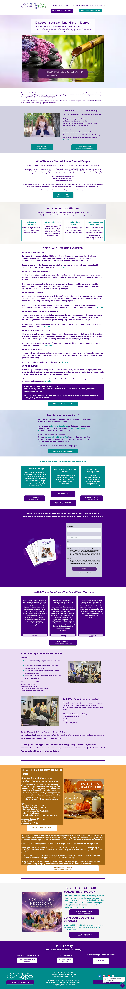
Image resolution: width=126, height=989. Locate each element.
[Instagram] (104, 976)
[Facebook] (99, 976)
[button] (63, 5)
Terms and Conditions (88, 572)
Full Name (70, 526)
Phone (68, 541)
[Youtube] (108, 976)
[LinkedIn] (113, 976)
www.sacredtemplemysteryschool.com (28, 955)
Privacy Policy (79, 572)
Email (69, 534)
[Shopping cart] (104, 5)
